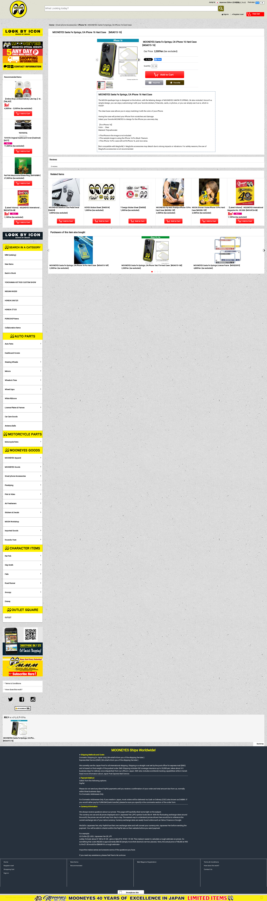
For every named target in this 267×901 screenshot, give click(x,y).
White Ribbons (11, 398)
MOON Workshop (12, 522)
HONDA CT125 (11, 309)
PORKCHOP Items (12, 319)
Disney (7, 601)
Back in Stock (10, 273)
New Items (9, 264)
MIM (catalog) (10, 255)
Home (6, 862)
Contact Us (208, 869)
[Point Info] (23, 52)
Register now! (238, 14)
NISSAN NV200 (11, 291)
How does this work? (13, 689)
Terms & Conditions (13, 683)
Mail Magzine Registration (146, 862)
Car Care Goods (11, 417)
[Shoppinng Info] (23, 59)
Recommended (76, 866)
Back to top (260, 744)
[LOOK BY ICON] (23, 32)
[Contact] (23, 66)
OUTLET (8, 617)
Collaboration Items (13, 328)
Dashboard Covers (12, 353)
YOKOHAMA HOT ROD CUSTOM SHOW (20, 282)
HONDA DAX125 (11, 300)
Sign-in (226, 14)
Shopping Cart (9, 869)
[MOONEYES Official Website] (23, 45)
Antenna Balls (10, 426)
